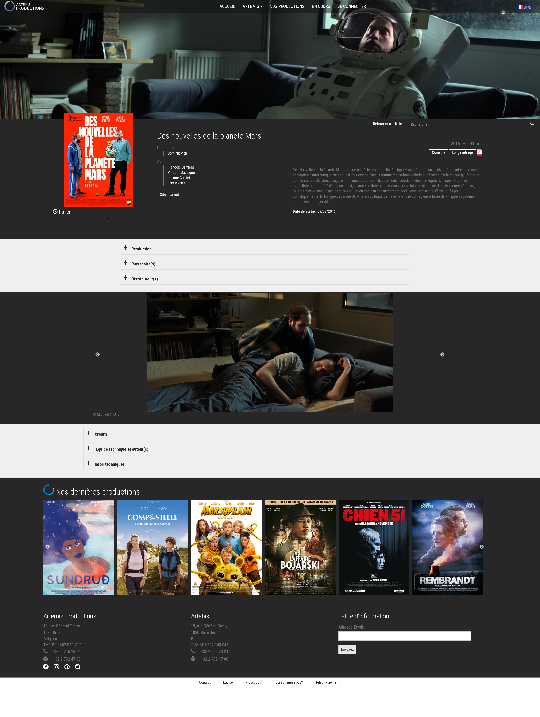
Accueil (227, 6)
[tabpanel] (270, 355)
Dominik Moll (177, 153)
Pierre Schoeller (449, 554)
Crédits (101, 434)
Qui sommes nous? (289, 682)
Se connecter (352, 6)
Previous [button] (47, 547)
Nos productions (287, 6)
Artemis (251, 6)
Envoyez (347, 649)
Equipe (228, 682)
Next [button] (481, 547)
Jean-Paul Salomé (301, 554)
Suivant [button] (442, 354)
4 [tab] (108, 218)
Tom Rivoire (176, 183)
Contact (205, 682)
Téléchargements (328, 682)
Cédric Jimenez (375, 554)
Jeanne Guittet (179, 178)
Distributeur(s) (145, 279)
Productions (254, 682)
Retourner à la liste (387, 123)
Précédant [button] (97, 354)
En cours (321, 6)
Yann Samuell (154, 554)
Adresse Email (350, 627)
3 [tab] (102, 218)
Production (141, 249)
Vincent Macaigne (181, 172)
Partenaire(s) (143, 264)
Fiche (83, 527)
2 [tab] (95, 218)
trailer (64, 212)
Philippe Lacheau (228, 554)
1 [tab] (89, 218)
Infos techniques (110, 464)
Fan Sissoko (80, 543)
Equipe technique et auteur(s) (121, 449)
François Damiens (181, 167)
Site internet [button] (169, 194)
